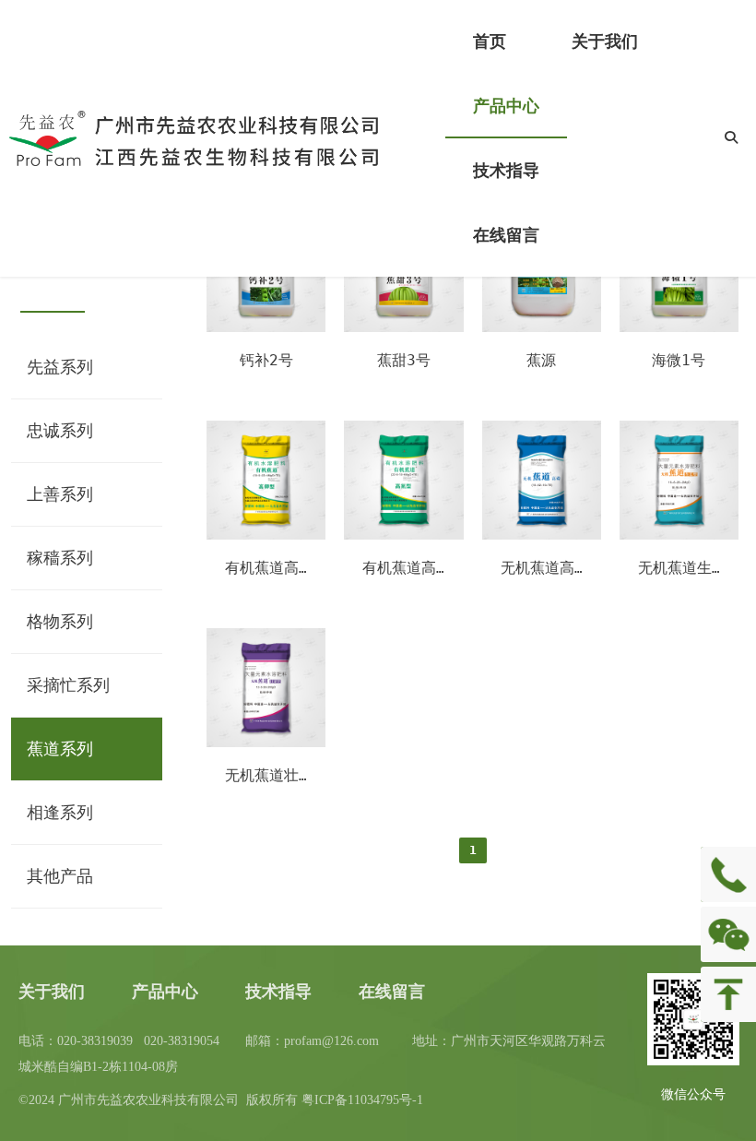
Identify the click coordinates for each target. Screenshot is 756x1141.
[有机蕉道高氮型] (403, 535)
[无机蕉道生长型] (679, 535)
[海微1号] (679, 327)
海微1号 (678, 360)
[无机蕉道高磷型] (541, 535)
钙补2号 (266, 360)
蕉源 (541, 360)
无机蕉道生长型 (689, 567)
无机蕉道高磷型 (552, 567)
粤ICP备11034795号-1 (362, 1100)
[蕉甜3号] (403, 327)
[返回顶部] (728, 994)
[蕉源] (541, 327)
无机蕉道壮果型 (276, 775)
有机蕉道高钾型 (276, 567)
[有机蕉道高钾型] (266, 535)
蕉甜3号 (404, 360)
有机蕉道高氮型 (414, 567)
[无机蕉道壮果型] (266, 742)
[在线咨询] (728, 874)
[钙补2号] (266, 327)
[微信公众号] (728, 934)
